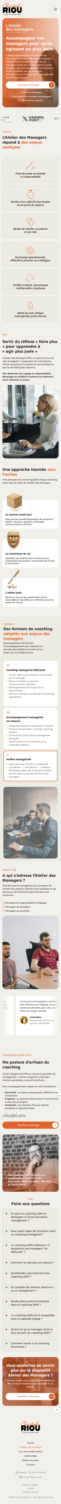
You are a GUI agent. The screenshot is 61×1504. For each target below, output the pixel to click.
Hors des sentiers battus (30, 1451)
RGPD (30, 1488)
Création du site (30, 1492)
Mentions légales (30, 1485)
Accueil (30, 1443)
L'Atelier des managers (30, 1447)
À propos (30, 1464)
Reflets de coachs (30, 1460)
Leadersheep (30, 1456)
